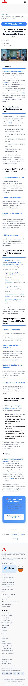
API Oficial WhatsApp (7, 615)
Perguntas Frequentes (7, 646)
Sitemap (20, 681)
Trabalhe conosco (6, 643)
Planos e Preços (6, 620)
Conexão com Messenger (8, 582)
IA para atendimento (7, 587)
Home (2, 14)
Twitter (23, 534)
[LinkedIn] (10, 673)
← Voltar (14, 530)
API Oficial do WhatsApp (8, 577)
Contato (4, 641)
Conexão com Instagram (8, 579)
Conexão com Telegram (8, 584)
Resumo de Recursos (7, 617)
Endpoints (4, 627)
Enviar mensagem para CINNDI (14, 517)
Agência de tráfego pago (8, 594)
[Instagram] (3, 673)
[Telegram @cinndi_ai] (18, 673)
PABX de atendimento (7, 604)
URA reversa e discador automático (11, 602)
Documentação (5, 625)
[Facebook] (7, 673)
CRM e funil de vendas (7, 589)
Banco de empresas (7, 596)
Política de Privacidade (7, 653)
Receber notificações (7, 650)
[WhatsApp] (22, 673)
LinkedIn (14, 538)
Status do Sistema (6, 648)
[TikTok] (14, 673)
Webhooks (4, 630)
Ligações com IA (6, 606)
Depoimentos (5, 638)
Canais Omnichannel (7, 613)
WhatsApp (14, 534)
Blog (7, 14)
